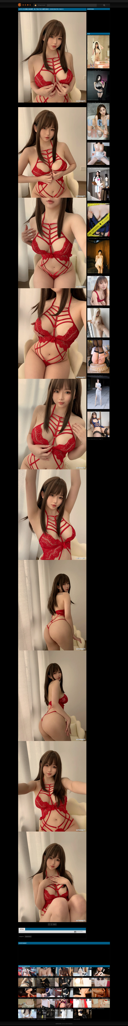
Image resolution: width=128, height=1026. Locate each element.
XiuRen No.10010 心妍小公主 (43, 998)
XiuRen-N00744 (76, 987)
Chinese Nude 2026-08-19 (24, 1008)
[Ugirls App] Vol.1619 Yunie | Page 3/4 (95, 141)
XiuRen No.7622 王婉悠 (60, 998)
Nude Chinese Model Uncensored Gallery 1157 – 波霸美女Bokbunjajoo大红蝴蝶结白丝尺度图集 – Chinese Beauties (82, 1008)
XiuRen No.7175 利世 (59, 987)
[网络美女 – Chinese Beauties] (101, 1003)
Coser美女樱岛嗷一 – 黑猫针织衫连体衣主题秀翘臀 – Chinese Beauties (46, 987)
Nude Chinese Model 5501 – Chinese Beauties (27, 987)
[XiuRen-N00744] (82, 982)
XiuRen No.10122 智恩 (78, 977)
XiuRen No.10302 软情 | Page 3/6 (94, 70)
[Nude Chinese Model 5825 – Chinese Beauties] (101, 982)
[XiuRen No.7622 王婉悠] (64, 992)
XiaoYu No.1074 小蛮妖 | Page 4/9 (94, 411)
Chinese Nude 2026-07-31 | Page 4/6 (95, 307)
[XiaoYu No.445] (82, 1013)
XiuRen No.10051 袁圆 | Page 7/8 (94, 102)
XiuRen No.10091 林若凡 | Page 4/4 (94, 275)
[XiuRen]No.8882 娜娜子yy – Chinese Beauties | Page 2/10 (98, 239)
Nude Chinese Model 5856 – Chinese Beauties (27, 1019)
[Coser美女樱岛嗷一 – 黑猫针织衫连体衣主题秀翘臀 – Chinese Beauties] (46, 982)
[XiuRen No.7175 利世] (64, 982)
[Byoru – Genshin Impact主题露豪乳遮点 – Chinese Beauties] (64, 1003)
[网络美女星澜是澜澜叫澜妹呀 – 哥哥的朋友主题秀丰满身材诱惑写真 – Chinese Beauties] (46, 971)
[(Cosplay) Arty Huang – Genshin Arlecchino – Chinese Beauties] (27, 971)
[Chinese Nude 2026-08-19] (27, 1003)
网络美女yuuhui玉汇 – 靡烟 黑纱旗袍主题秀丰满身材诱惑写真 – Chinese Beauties (101, 998)
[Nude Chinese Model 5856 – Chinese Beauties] (27, 1013)
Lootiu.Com (24, 4)
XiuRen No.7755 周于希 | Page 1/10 (94, 202)
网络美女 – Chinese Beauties (98, 1008)
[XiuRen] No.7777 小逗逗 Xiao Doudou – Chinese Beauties (27, 998)
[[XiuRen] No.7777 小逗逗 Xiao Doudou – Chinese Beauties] (27, 992)
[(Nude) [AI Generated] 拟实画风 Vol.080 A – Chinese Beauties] (64, 971)
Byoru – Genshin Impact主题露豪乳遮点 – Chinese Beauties (64, 1008)
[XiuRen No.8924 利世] (46, 1013)
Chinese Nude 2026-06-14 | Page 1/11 (95, 439)
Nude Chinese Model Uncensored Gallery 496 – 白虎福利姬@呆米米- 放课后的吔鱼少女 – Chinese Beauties (101, 977)
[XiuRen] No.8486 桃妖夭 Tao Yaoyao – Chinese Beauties (82, 998)
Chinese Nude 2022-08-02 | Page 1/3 (95, 167)
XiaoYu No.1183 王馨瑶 (60, 1019)
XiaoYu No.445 (76, 1019)
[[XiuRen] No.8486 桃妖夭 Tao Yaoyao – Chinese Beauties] (82, 992)
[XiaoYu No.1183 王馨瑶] (64, 1013)
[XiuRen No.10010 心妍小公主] (46, 992)
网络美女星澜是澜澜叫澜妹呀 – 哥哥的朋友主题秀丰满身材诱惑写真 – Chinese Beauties (46, 977)
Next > (54, 924)
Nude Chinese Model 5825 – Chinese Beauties (101, 987)
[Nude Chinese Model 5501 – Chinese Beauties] (27, 982)
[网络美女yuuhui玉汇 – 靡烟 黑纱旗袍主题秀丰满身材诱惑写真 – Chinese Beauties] (101, 992)
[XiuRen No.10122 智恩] (82, 971)
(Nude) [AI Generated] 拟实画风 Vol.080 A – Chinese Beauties (64, 977)
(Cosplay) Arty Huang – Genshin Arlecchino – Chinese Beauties (27, 977)
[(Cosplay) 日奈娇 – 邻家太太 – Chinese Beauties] (46, 1003)
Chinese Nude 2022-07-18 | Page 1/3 (95, 375)
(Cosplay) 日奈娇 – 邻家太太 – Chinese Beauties (46, 1008)
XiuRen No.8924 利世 (41, 1019)
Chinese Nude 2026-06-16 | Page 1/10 (95, 339)
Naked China (28, 936)
